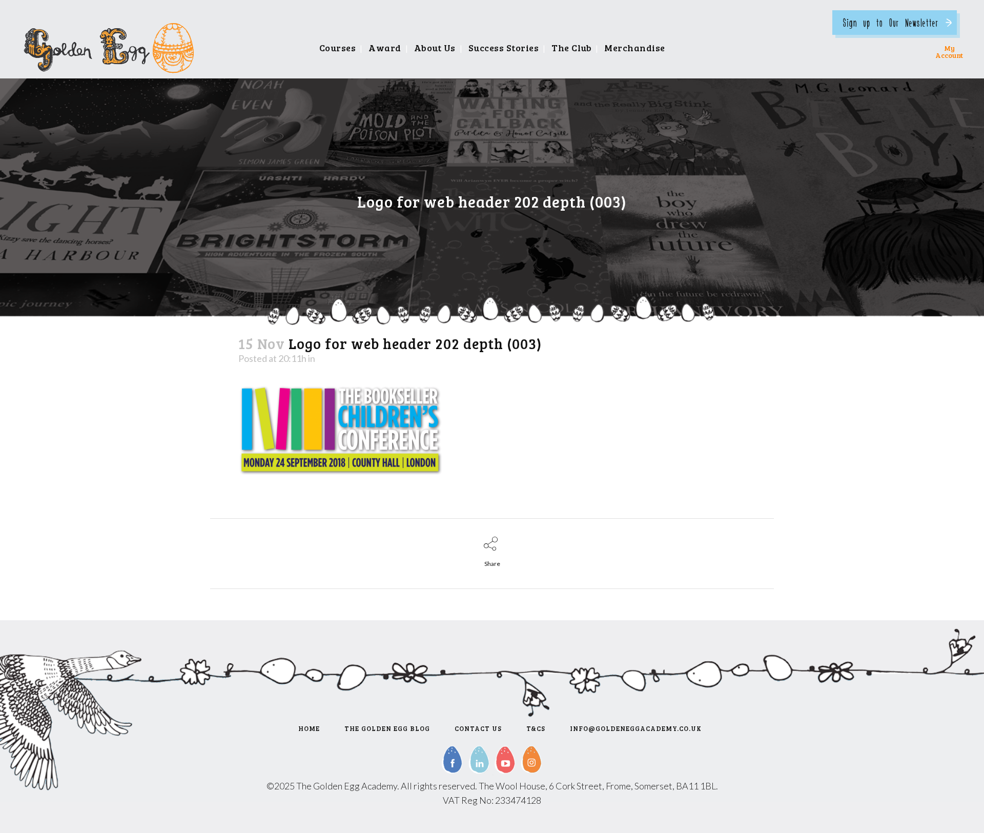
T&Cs (535, 728)
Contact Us (478, 728)
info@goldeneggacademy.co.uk (636, 728)
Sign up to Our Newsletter (891, 22)
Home (309, 728)
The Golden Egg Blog (387, 728)
